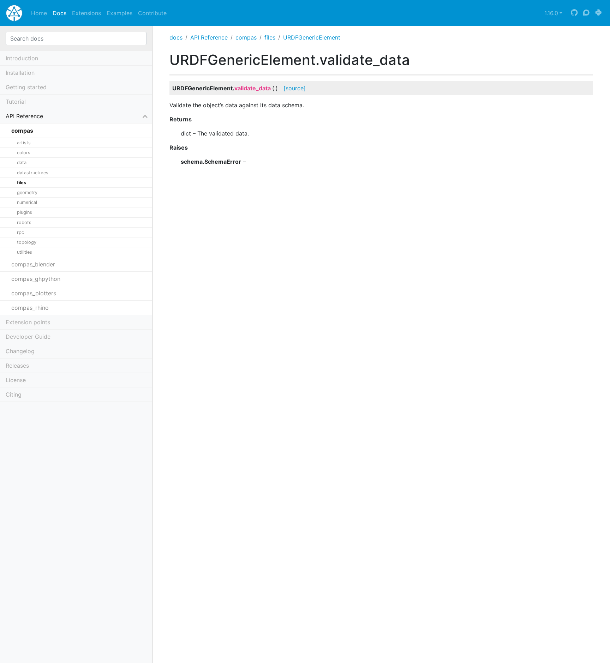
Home (39, 13)
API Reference (209, 37)
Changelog (20, 351)
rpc (20, 232)
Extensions (86, 13)
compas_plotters (33, 293)
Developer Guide (28, 336)
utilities (24, 252)
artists (24, 142)
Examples (119, 13)
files (269, 37)
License (16, 380)
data (21, 162)
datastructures (32, 172)
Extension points (28, 322)
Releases (17, 365)
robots (24, 222)
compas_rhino (30, 307)
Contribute (152, 13)
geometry (27, 192)
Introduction (22, 58)
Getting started (26, 87)
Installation (20, 72)
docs (176, 37)
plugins (24, 212)
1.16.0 (551, 13)
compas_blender (33, 264)
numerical (27, 202)
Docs (59, 13)
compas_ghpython (35, 278)
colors (23, 152)
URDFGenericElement (311, 37)
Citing (14, 394)
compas (246, 37)
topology (26, 242)
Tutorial (16, 101)
